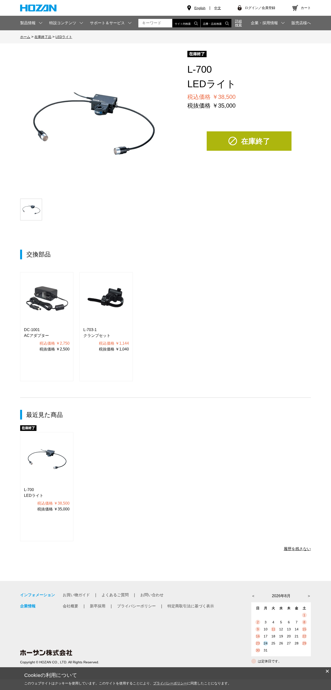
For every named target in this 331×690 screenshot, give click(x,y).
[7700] (31, 209)
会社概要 (70, 606)
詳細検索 (238, 23)
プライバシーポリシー (136, 606)
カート (306, 8)
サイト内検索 (183, 23)
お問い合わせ (152, 595)
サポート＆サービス (107, 23)
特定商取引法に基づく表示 (190, 606)
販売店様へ (301, 23)
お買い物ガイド (76, 595)
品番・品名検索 (212, 23)
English (199, 8)
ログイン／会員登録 (260, 8)
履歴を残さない (297, 549)
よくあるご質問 (115, 595)
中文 (217, 8)
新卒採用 (97, 606)
